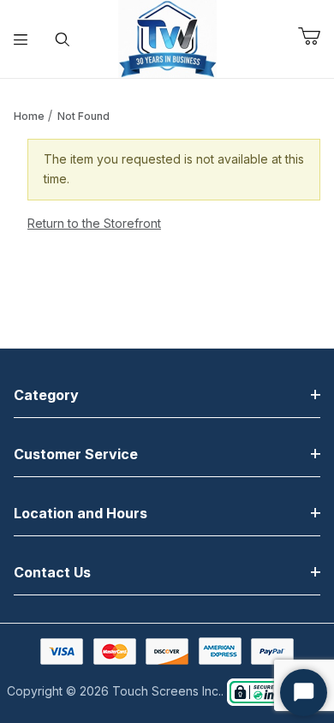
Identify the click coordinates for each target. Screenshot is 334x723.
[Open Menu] (21, 39)
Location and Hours (80, 513)
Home (29, 116)
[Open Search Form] (63, 39)
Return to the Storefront (94, 223)
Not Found (83, 116)
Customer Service (76, 454)
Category (46, 394)
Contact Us (52, 572)
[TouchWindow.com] (167, 37)
